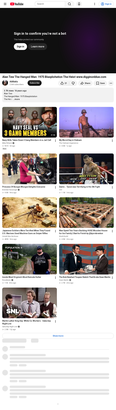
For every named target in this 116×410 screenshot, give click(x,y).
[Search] (69, 4)
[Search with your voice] (79, 4)
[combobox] (50, 4)
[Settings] (94, 4)
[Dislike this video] (73, 83)
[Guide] (5, 4)
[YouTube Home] (16, 4)
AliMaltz (14, 81)
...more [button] (16, 99)
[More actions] (111, 83)
